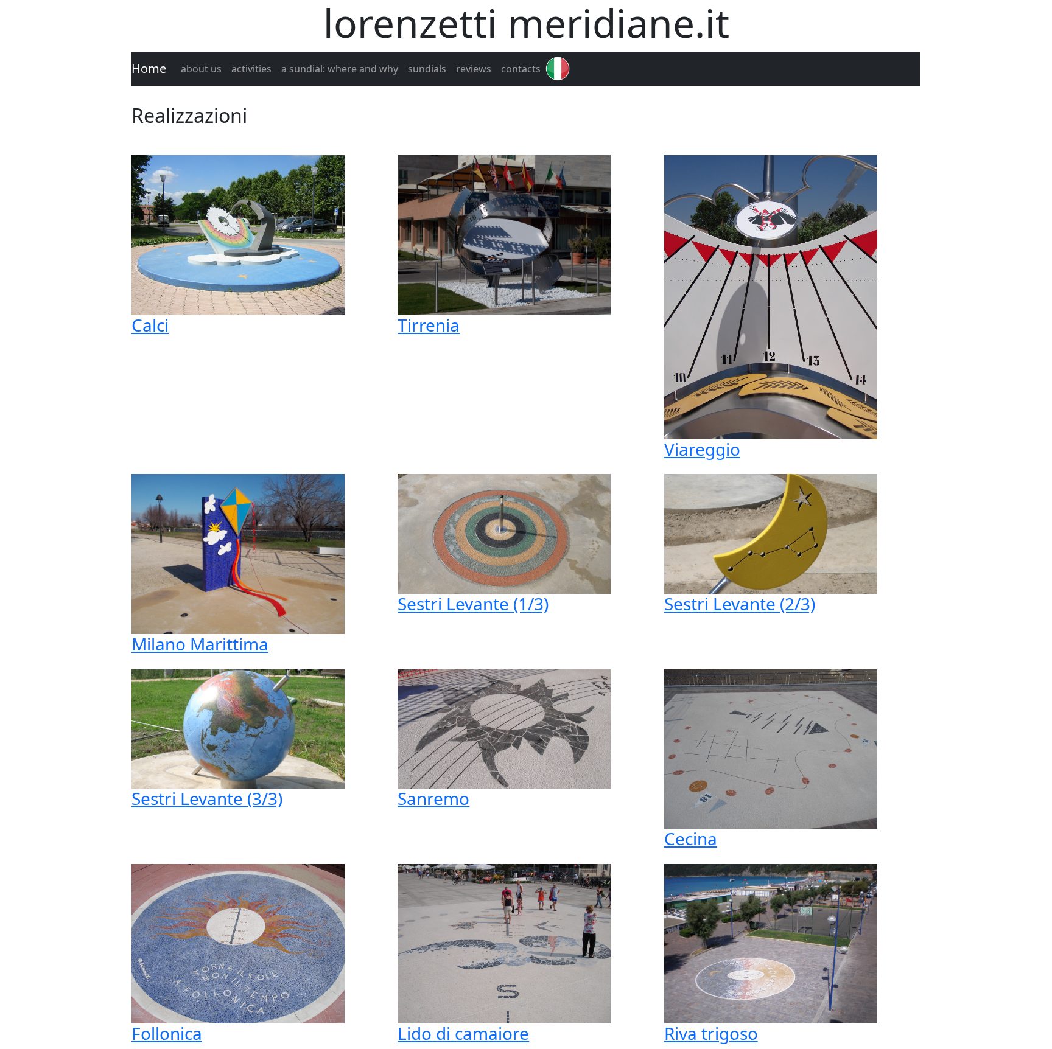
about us (201, 68)
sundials (427, 68)
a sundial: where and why (339, 68)
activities (251, 68)
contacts (521, 68)
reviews (473, 68)
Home (149, 68)
